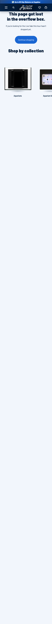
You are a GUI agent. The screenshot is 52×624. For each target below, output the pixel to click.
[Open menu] (6, 7)
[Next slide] (47, 79)
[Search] (13, 7)
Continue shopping (26, 39)
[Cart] (46, 7)
